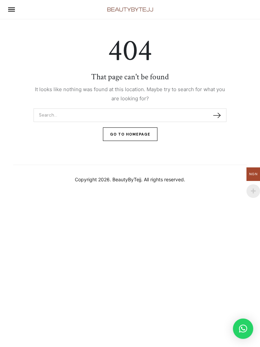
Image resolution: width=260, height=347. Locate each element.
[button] (243, 329)
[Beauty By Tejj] (130, 9)
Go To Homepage (130, 134)
